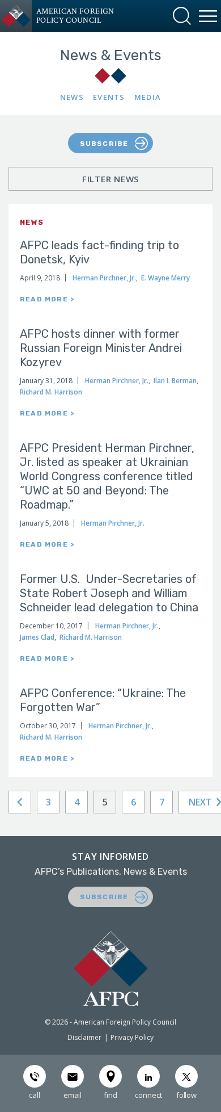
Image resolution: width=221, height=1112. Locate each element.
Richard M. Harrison (51, 392)
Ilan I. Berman (175, 380)
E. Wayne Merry (165, 278)
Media (148, 97)
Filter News (110, 178)
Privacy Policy (132, 1037)
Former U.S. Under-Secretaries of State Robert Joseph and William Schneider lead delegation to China (109, 593)
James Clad (37, 637)
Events (109, 97)
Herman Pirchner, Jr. (104, 278)
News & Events (111, 55)
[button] (182, 16)
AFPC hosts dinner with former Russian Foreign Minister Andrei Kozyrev (101, 348)
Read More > (47, 299)
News (72, 97)
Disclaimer (84, 1037)
